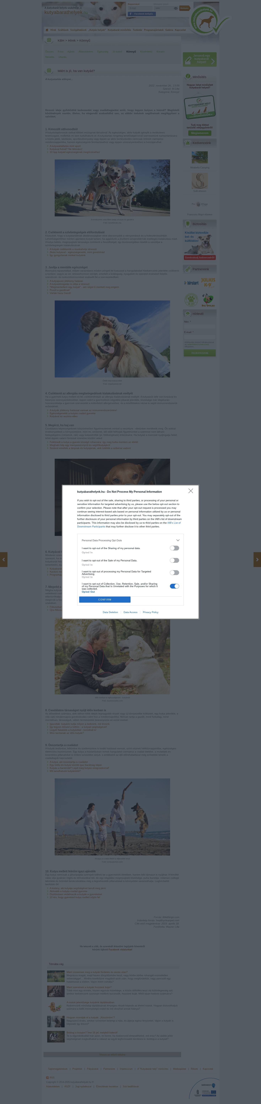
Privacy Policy (150, 612)
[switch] (174, 548)
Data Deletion (110, 612)
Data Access (130, 612)
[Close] (192, 492)
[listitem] (130, 540)
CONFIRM (105, 599)
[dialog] (130, 552)
